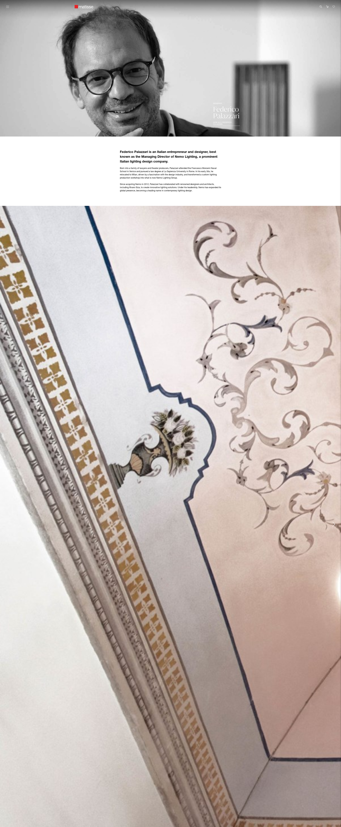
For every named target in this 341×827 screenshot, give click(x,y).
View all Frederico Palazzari (222, 123)
